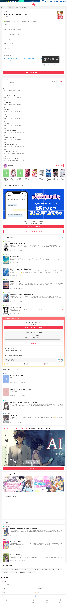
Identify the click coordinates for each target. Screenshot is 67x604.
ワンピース (5, 569)
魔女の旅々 (14, 569)
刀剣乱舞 (22, 572)
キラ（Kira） (14, 58)
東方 (34, 58)
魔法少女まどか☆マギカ (47, 569)
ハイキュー (23, 569)
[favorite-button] (44, 64)
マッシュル (13, 572)
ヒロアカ (59, 569)
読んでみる (33, 468)
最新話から (61, 81)
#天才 (5, 428)
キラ (19, 58)
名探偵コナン (31, 572)
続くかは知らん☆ (28, 58)
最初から (54, 81)
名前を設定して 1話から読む (33, 72)
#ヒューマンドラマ (21, 428)
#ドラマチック (11, 428)
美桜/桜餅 (6, 17)
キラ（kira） (7, 58)
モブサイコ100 (33, 569)
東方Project (40, 58)
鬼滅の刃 (5, 572)
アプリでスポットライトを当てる (33, 328)
